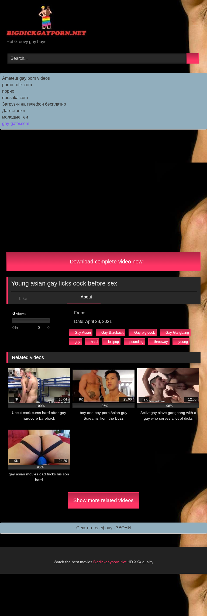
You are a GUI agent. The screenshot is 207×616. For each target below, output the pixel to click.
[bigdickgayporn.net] (103, 21)
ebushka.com (15, 97)
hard (94, 342)
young (183, 342)
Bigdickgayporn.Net (110, 562)
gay (77, 342)
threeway (161, 342)
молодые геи (15, 117)
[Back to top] (190, 600)
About (86, 297)
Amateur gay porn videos (26, 78)
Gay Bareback (112, 332)
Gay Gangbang (177, 332)
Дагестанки (13, 110)
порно (8, 91)
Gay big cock (144, 332)
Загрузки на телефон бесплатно (34, 104)
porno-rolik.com (17, 84)
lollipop (113, 342)
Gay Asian (83, 332)
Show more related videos (103, 500)
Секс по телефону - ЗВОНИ (103, 527)
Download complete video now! (106, 262)
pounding (136, 342)
